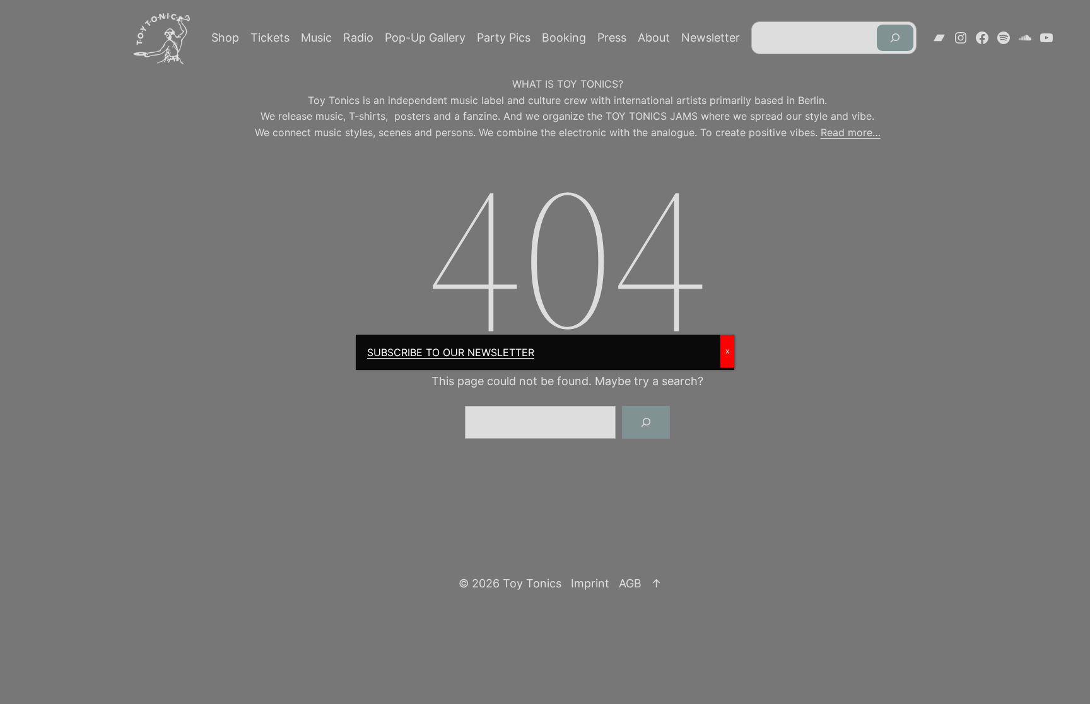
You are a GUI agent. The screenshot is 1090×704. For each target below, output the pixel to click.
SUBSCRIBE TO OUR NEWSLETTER (450, 352)
